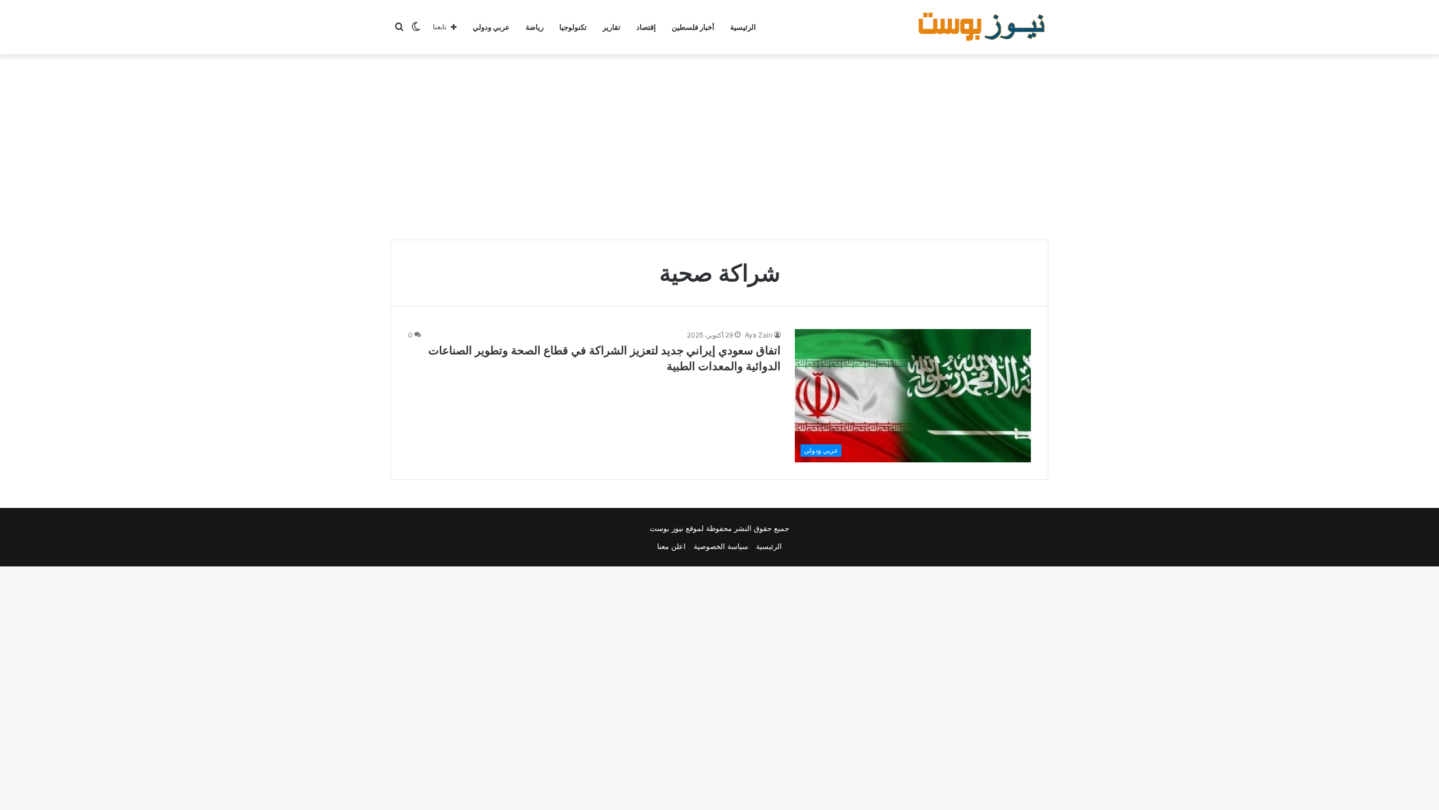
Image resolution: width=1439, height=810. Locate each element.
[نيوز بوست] (983, 27)
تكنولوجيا (573, 27)
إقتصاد (646, 27)
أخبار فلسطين (693, 27)
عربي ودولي (491, 27)
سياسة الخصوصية (721, 546)
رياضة (535, 27)
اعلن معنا (671, 546)
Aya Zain (758, 335)
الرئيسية (743, 27)
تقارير (612, 27)
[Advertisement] (719, 144)
